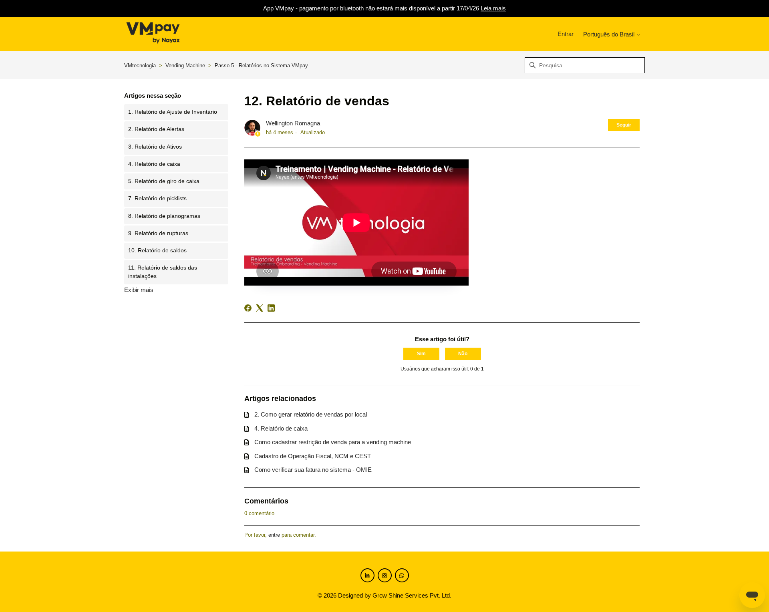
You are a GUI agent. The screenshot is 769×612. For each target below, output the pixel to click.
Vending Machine (185, 65)
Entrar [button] (566, 33)
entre (274, 535)
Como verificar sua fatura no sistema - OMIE (313, 469)
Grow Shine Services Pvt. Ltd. (411, 595)
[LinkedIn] (271, 308)
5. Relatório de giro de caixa (163, 181)
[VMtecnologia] (153, 34)
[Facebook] (248, 308)
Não (462, 353)
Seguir (623, 125)
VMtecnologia (140, 65)
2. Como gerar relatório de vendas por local (310, 414)
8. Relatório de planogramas (164, 216)
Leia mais (493, 8)
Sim (421, 353)
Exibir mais (138, 289)
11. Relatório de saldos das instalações (162, 272)
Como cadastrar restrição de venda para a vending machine (332, 442)
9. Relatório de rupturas (158, 233)
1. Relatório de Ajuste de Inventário (172, 112)
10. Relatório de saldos (157, 251)
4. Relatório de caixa (154, 164)
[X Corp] (259, 308)
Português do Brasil (609, 34)
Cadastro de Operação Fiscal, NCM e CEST (312, 456)
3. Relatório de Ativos (155, 147)
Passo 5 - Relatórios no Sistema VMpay (261, 65)
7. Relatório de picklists (157, 198)
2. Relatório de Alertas (156, 129)
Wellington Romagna (293, 123)
